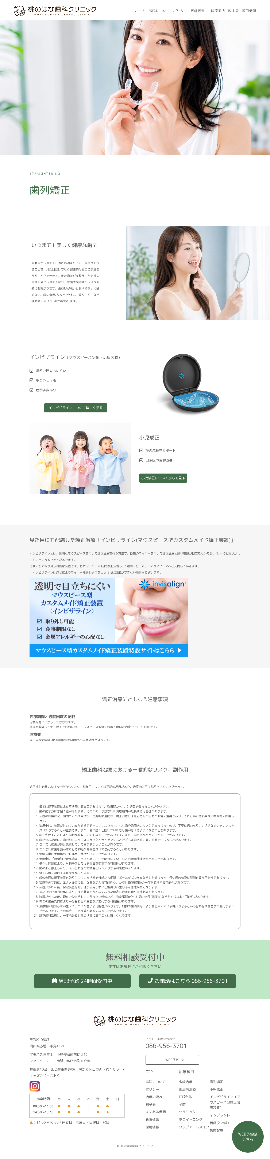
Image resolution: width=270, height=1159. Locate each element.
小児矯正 (216, 1089)
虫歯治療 (185, 1081)
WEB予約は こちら (248, 1137)
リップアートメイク (194, 1127)
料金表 (233, 10)
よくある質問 (156, 1112)
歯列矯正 (216, 1081)
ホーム (140, 10)
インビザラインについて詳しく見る (76, 407)
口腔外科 (185, 1096)
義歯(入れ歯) (219, 1123)
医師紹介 (197, 10)
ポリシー (180, 10)
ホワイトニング (190, 1119)
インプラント (220, 1115)
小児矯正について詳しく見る (163, 478)
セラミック (187, 1112)
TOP (149, 1071)
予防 (182, 1104)
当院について (159, 10)
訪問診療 (216, 1130)
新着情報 (152, 1119)
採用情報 (249, 10)
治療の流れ (154, 1096)
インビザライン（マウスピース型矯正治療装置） (225, 1102)
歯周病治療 (187, 1089)
